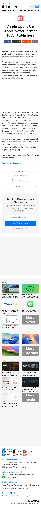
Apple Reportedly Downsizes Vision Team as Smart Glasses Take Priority (30, 296)
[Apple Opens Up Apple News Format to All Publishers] (20, 179)
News (4, 485)
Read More (6, 163)
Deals (30, 485)
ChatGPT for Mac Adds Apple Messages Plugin (29, 311)
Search (25, 488)
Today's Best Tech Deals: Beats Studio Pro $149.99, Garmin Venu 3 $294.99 (29, 373)
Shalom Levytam (30, 46)
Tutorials (10, 485)
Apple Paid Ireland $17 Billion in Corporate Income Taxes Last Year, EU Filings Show (10, 297)
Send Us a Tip (23, 496)
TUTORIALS (11, 11)
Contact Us (33, 496)
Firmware (5, 488)
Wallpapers (18, 485)
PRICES (30, 11)
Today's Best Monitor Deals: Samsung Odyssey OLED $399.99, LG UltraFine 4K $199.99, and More (10, 374)
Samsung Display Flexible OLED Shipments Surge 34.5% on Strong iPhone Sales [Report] (10, 328)
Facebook (8, 452)
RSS (27, 455)
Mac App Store (21, 467)
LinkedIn (8, 455)
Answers (35, 485)
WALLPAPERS (22, 11)
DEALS (37, 11)
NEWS (4, 11)
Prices (25, 485)
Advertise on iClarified (10, 496)
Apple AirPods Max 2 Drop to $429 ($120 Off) (10, 388)
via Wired (16, 163)
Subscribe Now (10, 477)
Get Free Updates (20, 223)
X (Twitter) (19, 452)
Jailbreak (13, 488)
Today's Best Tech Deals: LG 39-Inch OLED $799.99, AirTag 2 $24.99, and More (30, 389)
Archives (19, 488)
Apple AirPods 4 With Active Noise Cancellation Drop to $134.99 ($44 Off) (10, 404)
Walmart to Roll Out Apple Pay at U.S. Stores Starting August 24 (10, 311)
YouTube (19, 455)
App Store (8, 467)
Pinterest (29, 452)
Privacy (36, 503)
